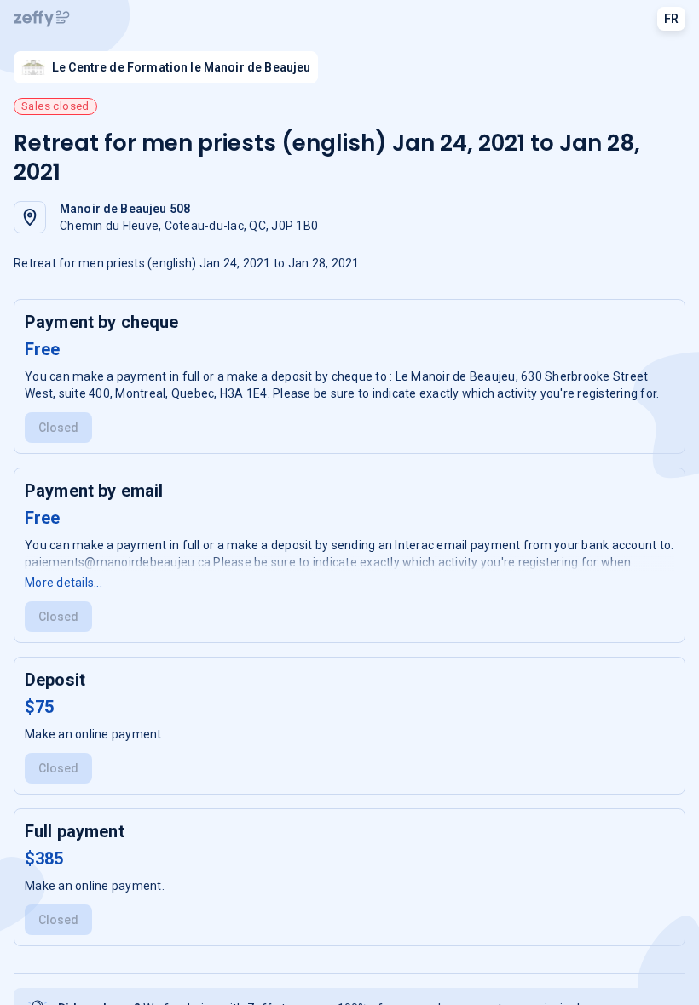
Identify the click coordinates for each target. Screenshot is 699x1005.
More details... (63, 582)
